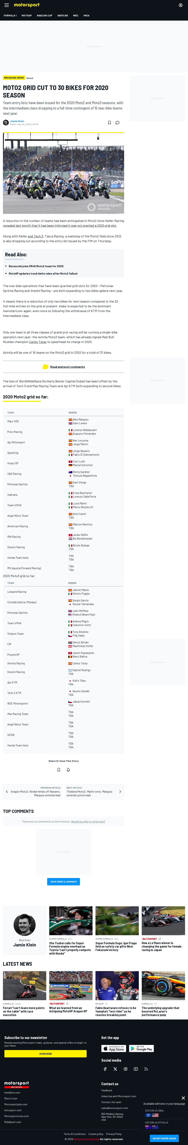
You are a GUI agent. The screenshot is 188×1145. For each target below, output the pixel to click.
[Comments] (118, 122)
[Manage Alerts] (68, 769)
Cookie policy (95, 1133)
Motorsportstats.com (16, 1116)
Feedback (106, 1090)
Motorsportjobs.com (15, 1104)
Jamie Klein (17, 121)
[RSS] (146, 1069)
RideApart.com (12, 1121)
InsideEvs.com (12, 1092)
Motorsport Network (86, 1139)
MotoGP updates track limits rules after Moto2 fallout (43, 273)
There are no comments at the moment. (63, 821)
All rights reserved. (111, 1139)
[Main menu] (7, 5)
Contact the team (111, 1102)
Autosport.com (12, 1110)
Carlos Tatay (38, 342)
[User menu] (180, 5)
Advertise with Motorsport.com (118, 1096)
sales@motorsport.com (114, 1107)
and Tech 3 (35, 236)
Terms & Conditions (75, 1133)
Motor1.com (10, 1098)
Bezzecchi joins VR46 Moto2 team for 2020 (36, 266)
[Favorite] (109, 122)
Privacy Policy (114, 1133)
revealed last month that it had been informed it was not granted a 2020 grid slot (59, 225)
